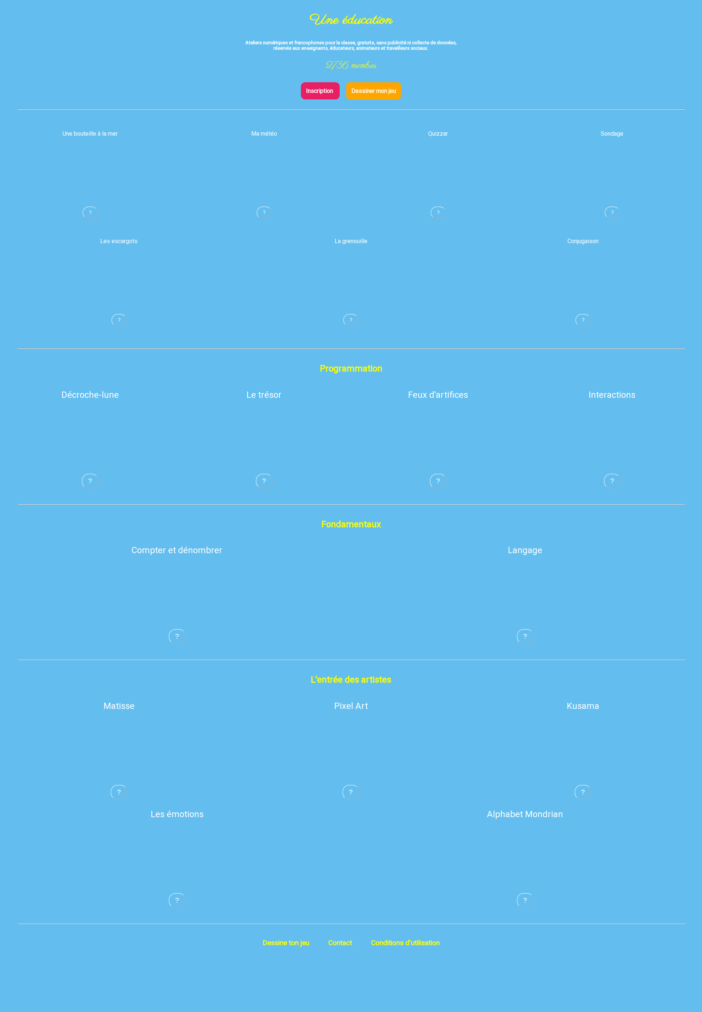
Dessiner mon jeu (373, 90)
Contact (340, 943)
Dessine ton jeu (286, 943)
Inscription (320, 90)
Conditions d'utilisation (405, 943)
